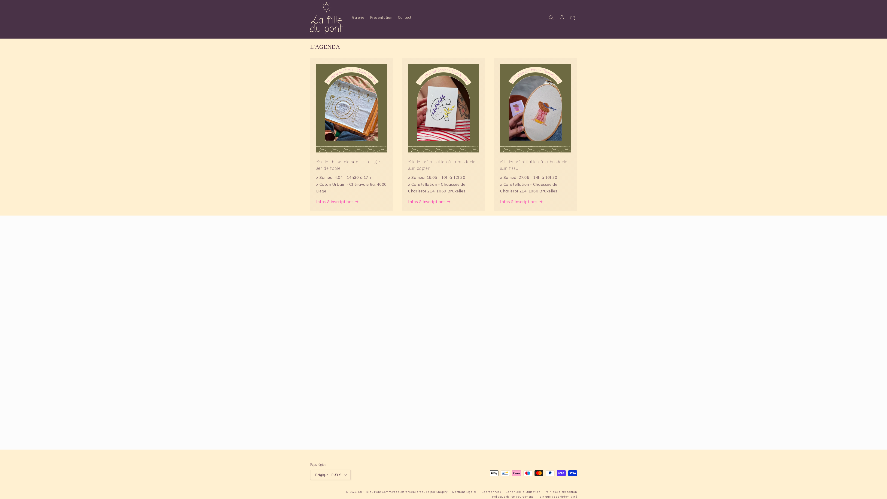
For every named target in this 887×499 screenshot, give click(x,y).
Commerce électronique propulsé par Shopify (415, 491)
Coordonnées (491, 491)
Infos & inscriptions (335, 201)
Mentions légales (464, 491)
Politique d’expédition (561, 491)
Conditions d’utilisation (523, 491)
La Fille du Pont (369, 491)
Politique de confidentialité (557, 496)
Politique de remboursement (512, 496)
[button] (551, 17)
